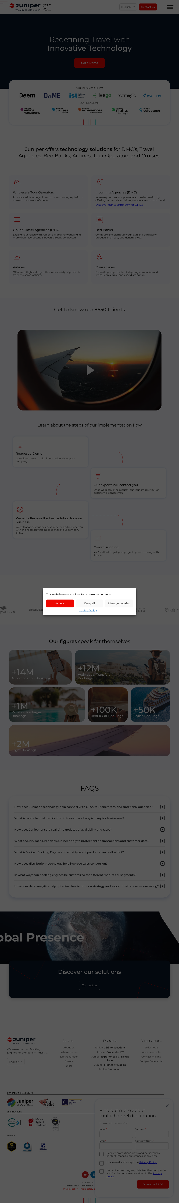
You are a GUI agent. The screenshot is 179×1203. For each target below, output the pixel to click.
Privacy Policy (148, 1162)
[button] (128, 6)
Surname (140, 1129)
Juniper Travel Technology (79, 1185)
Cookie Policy (88, 610)
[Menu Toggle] (170, 6)
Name (102, 1129)
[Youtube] (85, 1174)
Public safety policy (90, 1188)
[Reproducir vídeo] (89, 370)
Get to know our (89, 309)
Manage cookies (119, 603)
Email (102, 1141)
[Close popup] (167, 1105)
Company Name (144, 1141)
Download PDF (152, 1184)
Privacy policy (70, 1188)
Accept (60, 603)
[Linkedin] (93, 1174)
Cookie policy (109, 1188)
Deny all (89, 603)
